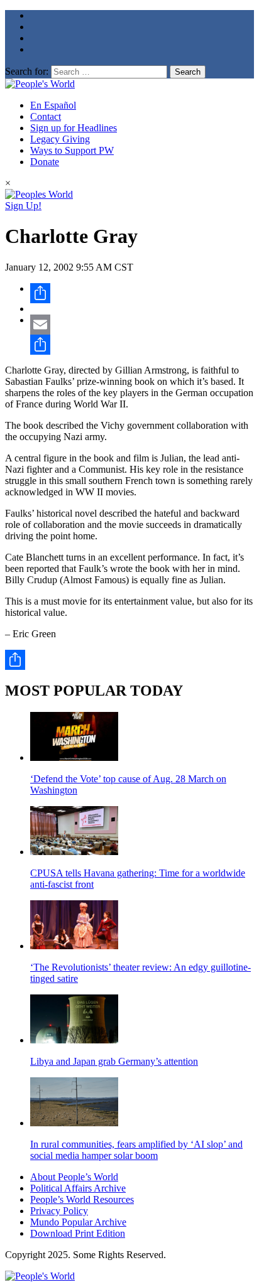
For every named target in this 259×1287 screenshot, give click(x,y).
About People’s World (74, 1176)
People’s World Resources (82, 1199)
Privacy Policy (59, 1210)
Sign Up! (23, 205)
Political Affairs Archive (78, 1188)
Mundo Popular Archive (78, 1222)
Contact (45, 116)
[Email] (142, 325)
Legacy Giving (60, 139)
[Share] (142, 293)
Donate (44, 161)
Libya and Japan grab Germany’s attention (114, 1061)
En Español (53, 105)
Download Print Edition (77, 1233)
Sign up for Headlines (73, 127)
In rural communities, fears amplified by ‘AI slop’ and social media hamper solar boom (136, 1150)
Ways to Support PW (72, 150)
